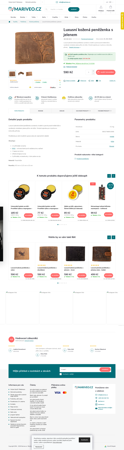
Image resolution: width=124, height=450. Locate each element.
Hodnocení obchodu (16, 409)
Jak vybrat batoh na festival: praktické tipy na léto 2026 (38, 429)
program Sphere (15, 415)
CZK (110, 2)
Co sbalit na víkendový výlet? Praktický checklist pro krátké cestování (38, 424)
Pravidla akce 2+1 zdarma (17, 401)
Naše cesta (13, 412)
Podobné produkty (104, 111)
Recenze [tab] (40, 111)
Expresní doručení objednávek (15, 420)
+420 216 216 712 (103, 398)
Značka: (112, 81)
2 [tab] (59, 224)
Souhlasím (84, 440)
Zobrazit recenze (29, 341)
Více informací (57, 442)
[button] (17, 307)
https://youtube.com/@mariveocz (105, 408)
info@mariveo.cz (103, 395)
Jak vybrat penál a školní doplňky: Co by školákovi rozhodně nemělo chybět (37, 401)
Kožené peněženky (83, 159)
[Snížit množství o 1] (93, 73)
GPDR (72, 374)
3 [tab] (61, 224)
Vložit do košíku (107, 72)
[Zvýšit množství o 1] (93, 71)
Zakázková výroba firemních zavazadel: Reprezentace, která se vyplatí (18, 425)
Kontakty (12, 404)
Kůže (112, 142)
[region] (35, 84)
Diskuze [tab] (62, 111)
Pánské (111, 146)
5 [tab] (64, 224)
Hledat (74, 9)
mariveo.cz (101, 401)
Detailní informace (74, 47)
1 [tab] (57, 224)
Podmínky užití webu (16, 399)
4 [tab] (62, 224)
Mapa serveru (14, 407)
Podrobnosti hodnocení (87, 39)
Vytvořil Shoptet (111, 446)
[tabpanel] (22, 201)
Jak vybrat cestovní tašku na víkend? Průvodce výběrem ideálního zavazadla (38, 412)
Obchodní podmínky (30, 2)
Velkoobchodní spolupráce (17, 417)
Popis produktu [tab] (19, 111)
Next (113, 176)
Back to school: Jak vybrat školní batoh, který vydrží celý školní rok (39, 418)
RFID (13, 149)
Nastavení (38, 447)
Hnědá (112, 137)
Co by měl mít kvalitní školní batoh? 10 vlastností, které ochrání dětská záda (38, 407)
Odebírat (105, 369)
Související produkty (82, 111)
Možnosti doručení (71, 67)
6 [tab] (66, 224)
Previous (109, 176)
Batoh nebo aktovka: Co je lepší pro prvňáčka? (39, 396)
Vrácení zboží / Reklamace (15, 2)
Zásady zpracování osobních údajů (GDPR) (18, 395)
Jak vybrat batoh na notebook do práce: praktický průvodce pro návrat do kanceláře (38, 391)
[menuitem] (13, 17)
